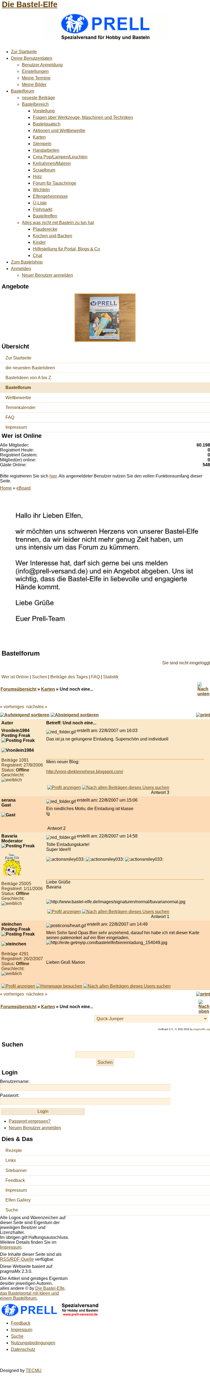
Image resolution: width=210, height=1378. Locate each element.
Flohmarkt (42, 209)
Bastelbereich (35, 104)
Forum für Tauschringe (54, 183)
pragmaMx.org (202, 1029)
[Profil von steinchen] (18, 986)
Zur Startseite (24, 51)
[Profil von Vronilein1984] (64, 787)
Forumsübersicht (18, 689)
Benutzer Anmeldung (42, 64)
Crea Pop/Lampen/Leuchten (60, 157)
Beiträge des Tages (69, 676)
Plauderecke (45, 229)
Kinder (39, 242)
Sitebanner (16, 1170)
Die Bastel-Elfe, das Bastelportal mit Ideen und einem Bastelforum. (33, 1293)
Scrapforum (44, 170)
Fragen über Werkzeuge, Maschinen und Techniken (83, 117)
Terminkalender (20, 407)
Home (6, 488)
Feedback (15, 1180)
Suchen (39, 676)
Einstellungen (35, 71)
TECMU (34, 1370)
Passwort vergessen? (30, 1121)
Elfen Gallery (18, 1200)
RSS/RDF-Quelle (17, 1259)
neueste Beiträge (38, 97)
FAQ (9, 417)
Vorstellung (44, 110)
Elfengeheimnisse (50, 196)
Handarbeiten (46, 150)
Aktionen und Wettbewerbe (59, 130)
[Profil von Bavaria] (64, 911)
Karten (39, 137)
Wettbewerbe (18, 397)
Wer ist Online (15, 676)
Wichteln (41, 189)
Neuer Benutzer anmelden (47, 275)
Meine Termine (36, 78)
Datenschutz (23, 1349)
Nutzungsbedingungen (33, 1342)
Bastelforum (22, 91)
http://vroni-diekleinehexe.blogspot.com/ (84, 771)
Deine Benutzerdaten (31, 58)
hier (53, 476)
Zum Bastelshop (27, 262)
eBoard (23, 488)
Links (10, 1160)
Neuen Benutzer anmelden (35, 1127)
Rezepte (13, 1150)
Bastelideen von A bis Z (28, 377)
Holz (37, 176)
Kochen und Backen (52, 235)
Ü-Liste (40, 203)
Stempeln (42, 143)
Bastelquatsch (46, 124)
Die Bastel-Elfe (29, 4)
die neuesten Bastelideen (30, 367)
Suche (11, 1210)
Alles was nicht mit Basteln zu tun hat (58, 222)
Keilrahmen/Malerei (52, 163)
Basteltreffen (45, 216)
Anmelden (21, 268)
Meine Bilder (34, 84)
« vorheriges (12, 706)
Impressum (16, 427)
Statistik (110, 676)
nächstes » (36, 706)
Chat (37, 255)
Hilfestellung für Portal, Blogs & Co (66, 249)
